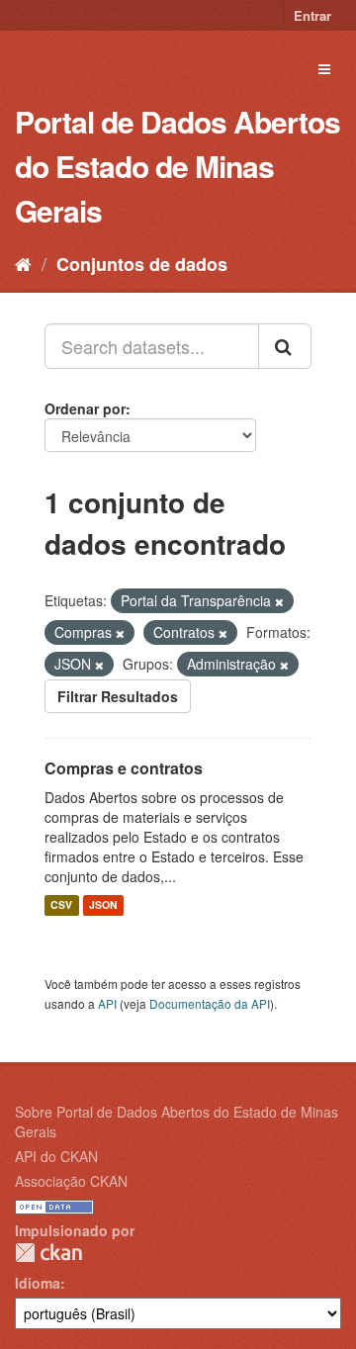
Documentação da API (209, 1003)
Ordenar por (85, 408)
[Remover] (279, 601)
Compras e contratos (123, 768)
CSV (61, 905)
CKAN (48, 1252)
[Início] (23, 263)
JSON (103, 905)
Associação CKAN (71, 1181)
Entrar (312, 15)
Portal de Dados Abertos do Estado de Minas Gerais (177, 165)
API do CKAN (56, 1156)
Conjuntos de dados (141, 264)
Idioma (37, 1283)
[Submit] (285, 346)
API (107, 1003)
